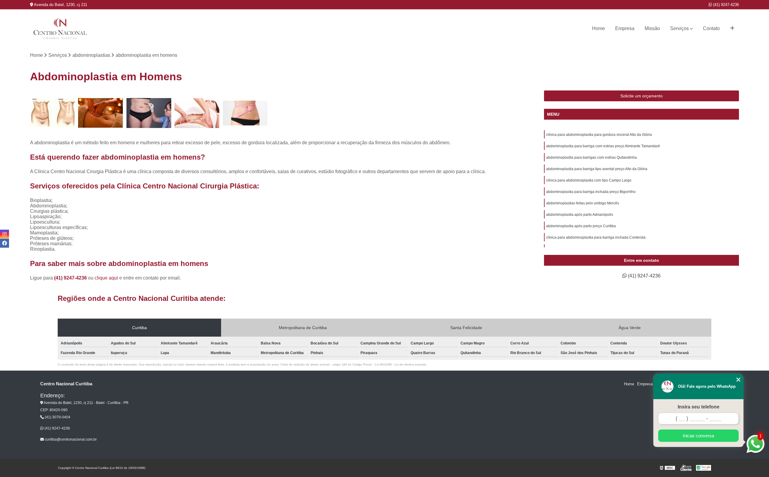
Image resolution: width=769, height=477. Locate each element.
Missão (652, 28)
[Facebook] (4, 243)
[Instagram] (4, 234)
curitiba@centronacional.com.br (70, 439)
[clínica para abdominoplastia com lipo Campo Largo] (245, 113)
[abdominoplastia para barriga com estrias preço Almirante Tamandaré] (100, 113)
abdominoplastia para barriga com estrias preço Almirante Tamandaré (603, 146)
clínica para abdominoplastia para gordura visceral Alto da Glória (599, 135)
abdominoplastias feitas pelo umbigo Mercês (582, 203)
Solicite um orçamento (641, 95)
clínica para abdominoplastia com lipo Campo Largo (588, 180)
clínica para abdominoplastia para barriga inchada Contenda (596, 237)
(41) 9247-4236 (725, 4)
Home (598, 28)
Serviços (679, 28)
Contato (711, 28)
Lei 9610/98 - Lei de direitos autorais (400, 364)
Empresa (624, 28)
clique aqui (106, 277)
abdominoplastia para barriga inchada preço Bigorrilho (591, 192)
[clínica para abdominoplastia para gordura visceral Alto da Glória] (52, 113)
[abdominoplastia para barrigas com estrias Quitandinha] (148, 113)
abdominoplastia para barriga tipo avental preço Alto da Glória (596, 169)
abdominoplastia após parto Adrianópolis (579, 215)
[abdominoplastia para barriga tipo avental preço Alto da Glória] (197, 113)
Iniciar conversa (698, 435)
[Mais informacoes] (732, 29)
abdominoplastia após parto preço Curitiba (581, 226)
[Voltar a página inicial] (60, 28)
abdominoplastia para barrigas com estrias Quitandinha (591, 157)
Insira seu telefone (698, 406)
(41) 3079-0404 (57, 417)
